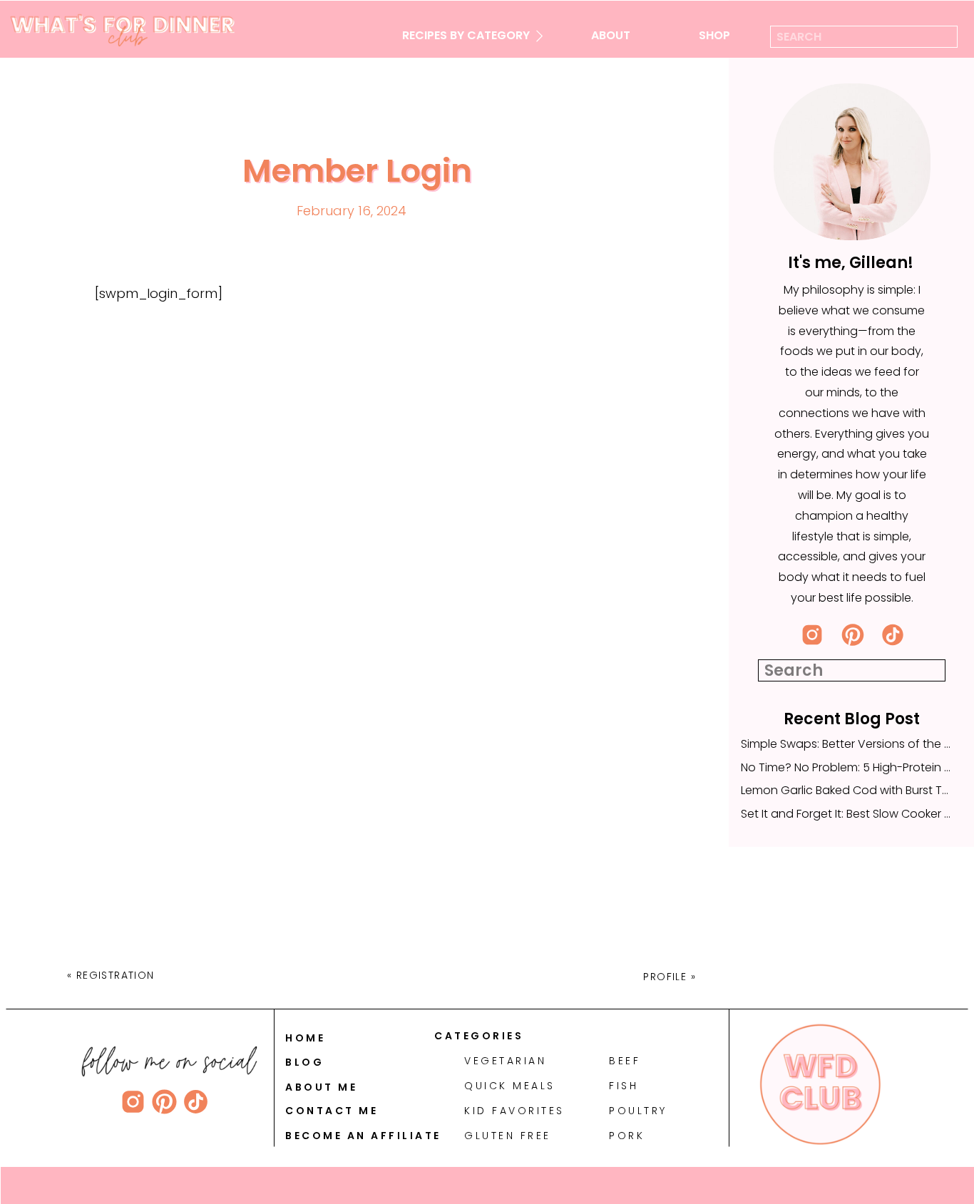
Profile (665, 976)
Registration (115, 975)
